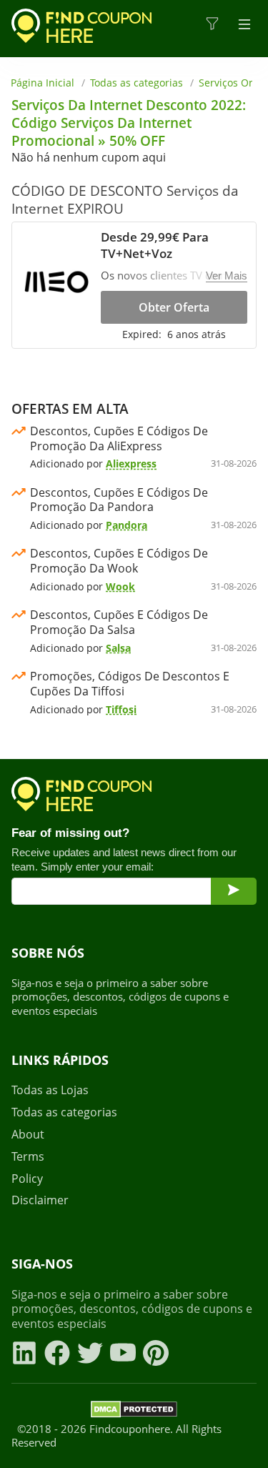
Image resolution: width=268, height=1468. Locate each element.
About (27, 1134)
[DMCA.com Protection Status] (134, 1411)
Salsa (118, 648)
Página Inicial (42, 82)
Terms (27, 1156)
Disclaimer (40, 1200)
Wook (120, 586)
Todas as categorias (136, 82)
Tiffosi (121, 709)
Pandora (126, 525)
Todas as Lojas (50, 1090)
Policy (27, 1178)
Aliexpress (131, 463)
